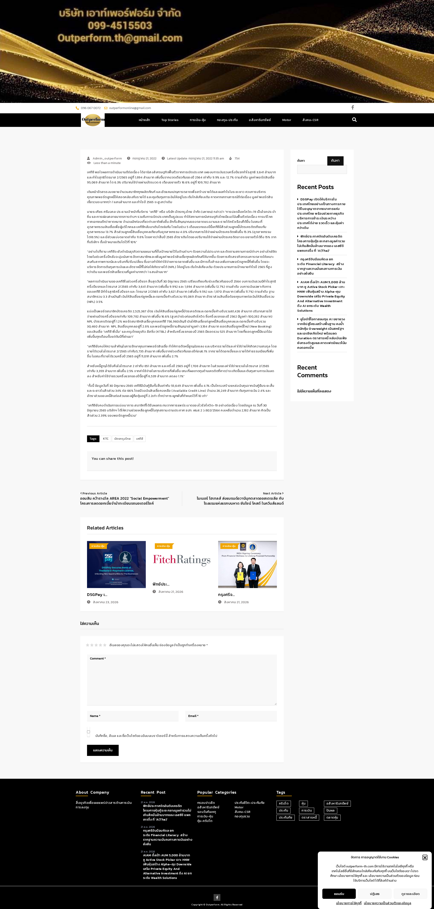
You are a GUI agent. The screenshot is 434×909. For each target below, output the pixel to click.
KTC (106, 439)
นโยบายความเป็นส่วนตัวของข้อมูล (387, 903)
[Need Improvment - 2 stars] (92, 645)
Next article (272, 493)
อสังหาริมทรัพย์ (260, 120)
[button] (425, 857)
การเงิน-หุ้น (198, 120)
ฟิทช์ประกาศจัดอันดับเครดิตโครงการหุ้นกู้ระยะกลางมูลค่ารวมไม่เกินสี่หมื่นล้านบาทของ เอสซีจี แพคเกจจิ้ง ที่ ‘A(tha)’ (321, 243)
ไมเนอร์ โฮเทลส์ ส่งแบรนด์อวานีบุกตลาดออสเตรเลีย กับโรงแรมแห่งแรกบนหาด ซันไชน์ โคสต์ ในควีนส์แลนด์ (240, 501)
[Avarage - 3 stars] (96, 645)
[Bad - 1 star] (87, 645)
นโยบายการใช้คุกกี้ (349, 903)
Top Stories (170, 120)
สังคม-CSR (310, 120)
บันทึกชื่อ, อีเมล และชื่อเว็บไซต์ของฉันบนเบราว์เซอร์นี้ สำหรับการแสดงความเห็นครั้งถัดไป (156, 735)
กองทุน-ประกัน (227, 120)
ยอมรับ (339, 893)
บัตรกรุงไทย (122, 439)
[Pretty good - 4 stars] (100, 645)
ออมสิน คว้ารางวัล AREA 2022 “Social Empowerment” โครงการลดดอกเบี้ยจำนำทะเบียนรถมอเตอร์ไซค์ (124, 501)
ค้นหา (301, 161)
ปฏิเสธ (375, 893)
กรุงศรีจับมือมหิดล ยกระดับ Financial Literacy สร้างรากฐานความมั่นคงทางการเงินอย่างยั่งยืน (320, 266)
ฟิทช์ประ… (161, 584)
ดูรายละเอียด (410, 893)
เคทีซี (139, 439)
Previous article (95, 493)
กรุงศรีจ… (226, 594)
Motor (286, 120)
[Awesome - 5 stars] (105, 645)
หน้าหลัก (144, 120)
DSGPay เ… (97, 594)
